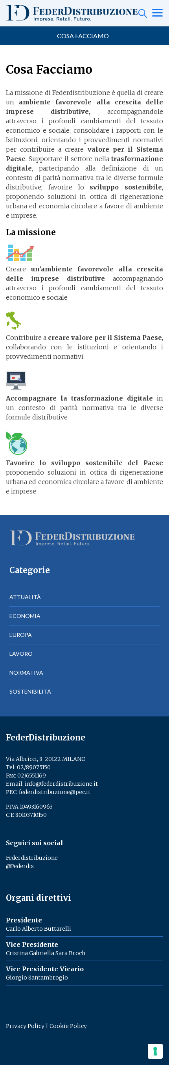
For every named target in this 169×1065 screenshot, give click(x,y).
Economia (24, 615)
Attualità (25, 597)
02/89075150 (34, 767)
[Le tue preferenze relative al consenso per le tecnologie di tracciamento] (155, 1051)
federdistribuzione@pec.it (54, 792)
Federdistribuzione (32, 857)
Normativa (26, 672)
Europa (20, 634)
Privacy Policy (25, 1026)
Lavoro (21, 653)
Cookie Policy (68, 1026)
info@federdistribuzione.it (61, 783)
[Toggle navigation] (157, 13)
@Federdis (20, 866)
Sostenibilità (30, 691)
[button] (84, 36)
